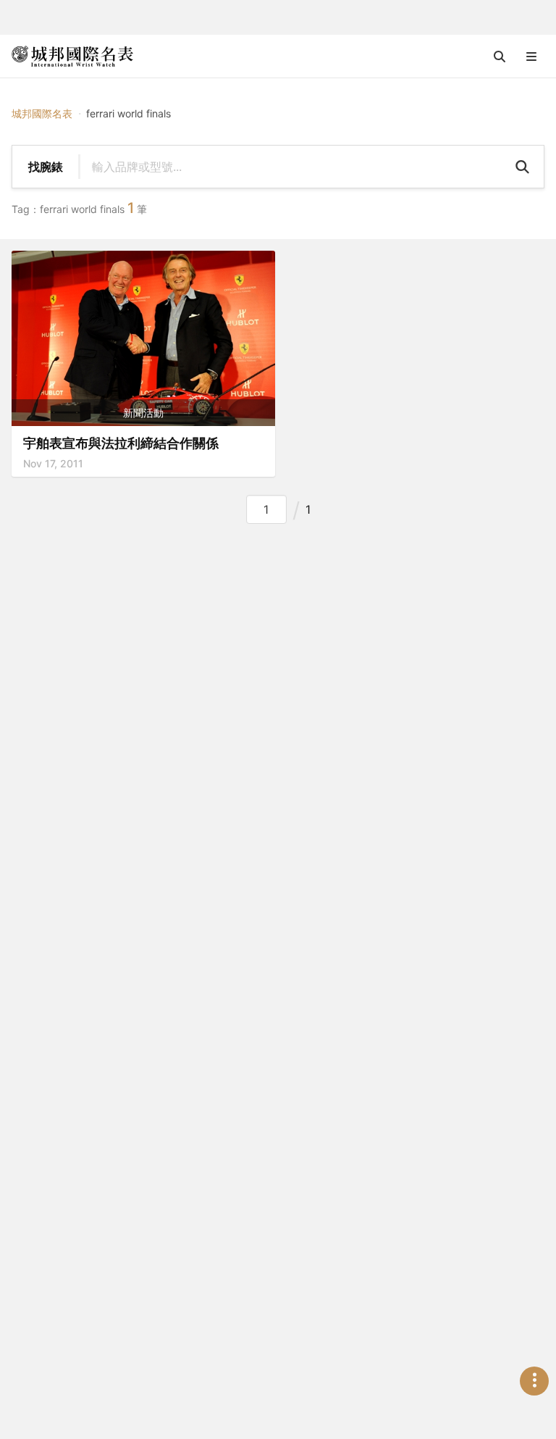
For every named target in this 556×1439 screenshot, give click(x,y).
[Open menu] (531, 56)
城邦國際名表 (42, 113)
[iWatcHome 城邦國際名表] (72, 56)
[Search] (522, 166)
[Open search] (499, 56)
